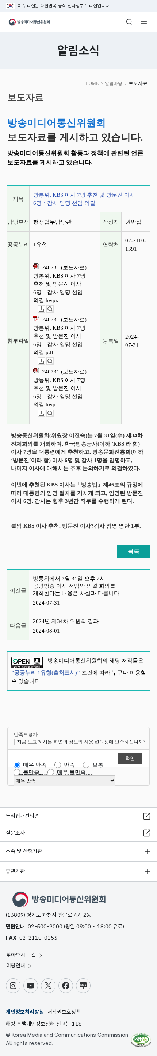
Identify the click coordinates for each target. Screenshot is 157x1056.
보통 (97, 765)
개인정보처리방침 (25, 1012)
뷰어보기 (53, 413)
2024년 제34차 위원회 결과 (66, 621)
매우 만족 (34, 765)
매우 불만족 (71, 772)
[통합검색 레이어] (129, 22)
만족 (69, 765)
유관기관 (15, 871)
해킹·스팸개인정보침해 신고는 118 (44, 1024)
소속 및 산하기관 (24, 851)
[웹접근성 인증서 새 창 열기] (141, 1037)
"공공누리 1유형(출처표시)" (45, 673)
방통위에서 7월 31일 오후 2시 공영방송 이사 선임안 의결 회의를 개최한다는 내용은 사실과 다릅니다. (77, 586)
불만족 (31, 772)
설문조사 (15, 833)
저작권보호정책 (64, 1012)
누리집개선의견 (22, 816)
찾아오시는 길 (22, 955)
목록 (133, 551)
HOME (92, 83)
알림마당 (113, 83)
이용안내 (16, 965)
